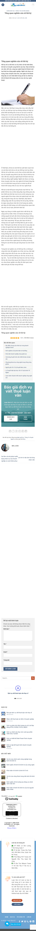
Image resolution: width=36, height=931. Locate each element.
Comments (10, 714)
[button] (2, 4)
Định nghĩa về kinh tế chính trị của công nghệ (20, 765)
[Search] (33, 4)
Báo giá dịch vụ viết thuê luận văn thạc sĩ (19, 712)
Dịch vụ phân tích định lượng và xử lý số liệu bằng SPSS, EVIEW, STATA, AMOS (20, 726)
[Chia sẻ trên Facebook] (13, 431)
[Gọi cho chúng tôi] (28, 922)
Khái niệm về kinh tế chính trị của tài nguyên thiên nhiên (20, 788)
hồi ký (23, 439)
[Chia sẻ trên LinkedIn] (25, 431)
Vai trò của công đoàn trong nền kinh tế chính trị (21, 777)
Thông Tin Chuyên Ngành (22, 10)
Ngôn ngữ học (11, 10)
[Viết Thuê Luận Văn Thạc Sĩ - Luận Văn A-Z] (18, 4)
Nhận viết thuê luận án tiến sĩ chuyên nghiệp (20, 719)
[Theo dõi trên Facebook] (19, 922)
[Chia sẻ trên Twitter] (16, 431)
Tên (4, 644)
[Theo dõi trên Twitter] (22, 922)
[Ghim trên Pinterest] (22, 431)
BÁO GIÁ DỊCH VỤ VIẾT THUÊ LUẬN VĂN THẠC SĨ (18, 0)
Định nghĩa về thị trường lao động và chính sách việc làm (20, 782)
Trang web (6, 660)
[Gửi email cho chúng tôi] (25, 922)
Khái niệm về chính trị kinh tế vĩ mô (17, 770)
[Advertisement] (18, 41)
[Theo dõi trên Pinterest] (30, 922)
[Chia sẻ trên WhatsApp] (10, 431)
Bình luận (6, 629)
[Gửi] (33, 678)
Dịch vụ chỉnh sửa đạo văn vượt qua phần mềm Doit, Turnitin (19, 732)
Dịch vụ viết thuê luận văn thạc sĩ (18, 693)
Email (5, 652)
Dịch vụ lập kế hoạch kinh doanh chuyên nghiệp (19, 745)
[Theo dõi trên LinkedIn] (33, 922)
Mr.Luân (24, 18)
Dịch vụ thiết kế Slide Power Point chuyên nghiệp (19, 739)
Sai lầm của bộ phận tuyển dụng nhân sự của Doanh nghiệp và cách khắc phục (9, 459)
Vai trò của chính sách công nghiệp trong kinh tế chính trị (19, 760)
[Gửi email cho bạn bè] (19, 431)
